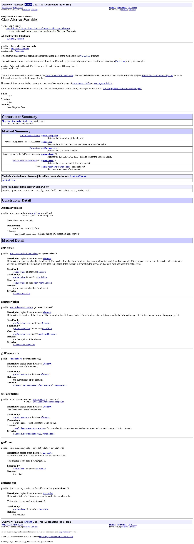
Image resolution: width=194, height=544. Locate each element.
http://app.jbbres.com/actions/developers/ (122, 88)
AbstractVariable (11, 121)
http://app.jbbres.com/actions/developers (56, 536)
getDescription (49, 136)
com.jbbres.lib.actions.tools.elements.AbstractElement (38, 28)
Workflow (27, 121)
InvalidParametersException (48, 402)
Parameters (35, 148)
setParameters (49, 167)
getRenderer (48, 154)
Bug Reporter (64, 532)
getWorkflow (8, 180)
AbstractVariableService (25, 160)
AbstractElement (20, 49)
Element (11, 38)
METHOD (34, 9)
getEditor (46, 142)
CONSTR (26, 9)
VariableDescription (30, 136)
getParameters (49, 148)
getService (47, 160)
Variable (20, 38)
